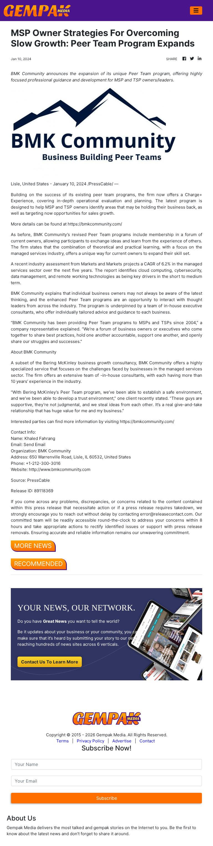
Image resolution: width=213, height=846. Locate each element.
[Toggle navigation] (196, 10)
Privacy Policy (90, 741)
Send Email (34, 444)
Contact (147, 741)
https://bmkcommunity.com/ (95, 224)
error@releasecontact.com (166, 514)
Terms (62, 741)
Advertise (121, 741)
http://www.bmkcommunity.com (59, 469)
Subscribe (106, 798)
